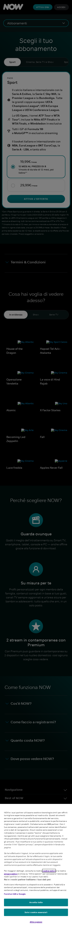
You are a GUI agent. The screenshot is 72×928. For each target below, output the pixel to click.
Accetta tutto (36, 902)
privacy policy (11, 873)
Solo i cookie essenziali (36, 912)
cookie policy (49, 870)
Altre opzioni (36, 921)
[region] (36, 866)
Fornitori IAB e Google (15, 893)
